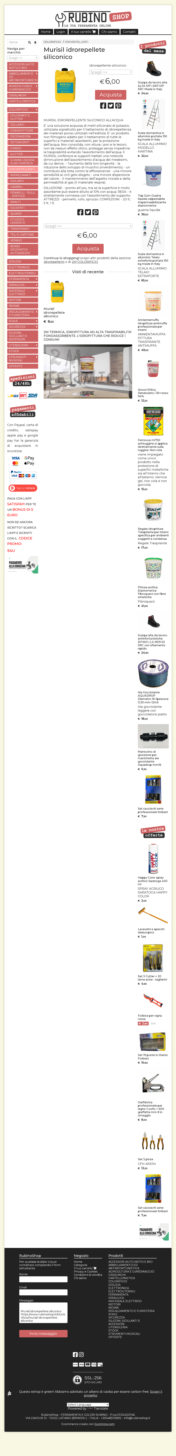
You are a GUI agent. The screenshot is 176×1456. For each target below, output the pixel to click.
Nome (23, 1274)
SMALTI (15, 202)
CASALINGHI (17, 95)
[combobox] (110, 72)
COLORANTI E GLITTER (20, 117)
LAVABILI (16, 186)
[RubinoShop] (88, 20)
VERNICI (16, 240)
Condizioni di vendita (88, 1274)
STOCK (14, 351)
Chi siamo (109, 32)
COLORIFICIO (52, 42)
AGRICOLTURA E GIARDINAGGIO (20, 87)
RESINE (14, 305)
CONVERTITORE (22, 130)
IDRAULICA (16, 285)
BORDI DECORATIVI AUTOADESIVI (20, 250)
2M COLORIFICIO (85, 262)
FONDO (15, 148)
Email (23, 1287)
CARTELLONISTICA (22, 101)
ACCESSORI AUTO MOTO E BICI (21, 66)
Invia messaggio (43, 1333)
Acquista (111, 94)
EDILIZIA (15, 261)
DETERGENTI (19, 142)
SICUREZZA (17, 326)
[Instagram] (81, 1355)
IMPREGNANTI (20, 175)
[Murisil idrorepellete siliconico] (65, 85)
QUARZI (16, 213)
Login (61, 32)
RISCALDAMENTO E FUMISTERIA (21, 313)
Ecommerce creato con (88, 1424)
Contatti (129, 32)
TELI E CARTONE (22, 234)
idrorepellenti (54, 262)
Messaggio (26, 1300)
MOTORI (15, 300)
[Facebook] (75, 1355)
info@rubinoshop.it (137, 1418)
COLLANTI (17, 124)
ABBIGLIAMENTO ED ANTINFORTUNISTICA (23, 77)
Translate (101, 1408)
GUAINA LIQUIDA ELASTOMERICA (22, 161)
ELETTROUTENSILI (22, 273)
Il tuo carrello (81, 32)
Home (46, 32)
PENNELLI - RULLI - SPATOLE (22, 194)
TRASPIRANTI (20, 228)
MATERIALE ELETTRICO (17, 292)
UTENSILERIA (18, 345)
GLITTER (16, 154)
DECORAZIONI (20, 136)
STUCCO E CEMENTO (17, 221)
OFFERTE (16, 366)
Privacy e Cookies (85, 1271)
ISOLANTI (17, 181)
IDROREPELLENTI (76, 42)
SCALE (13, 321)
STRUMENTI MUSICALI (17, 358)
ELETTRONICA (19, 267)
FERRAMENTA (19, 279)
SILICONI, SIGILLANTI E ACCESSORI (18, 336)
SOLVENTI (17, 207)
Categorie (80, 1265)
